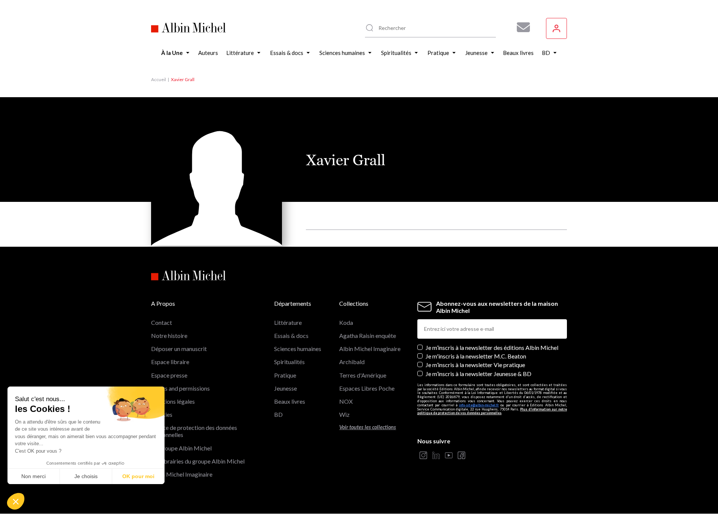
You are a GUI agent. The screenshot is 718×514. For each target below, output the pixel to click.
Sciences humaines (297, 348)
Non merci (33, 476)
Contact (161, 322)
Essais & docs (291, 335)
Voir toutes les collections (367, 427)
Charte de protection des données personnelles (194, 431)
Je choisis (86, 476)
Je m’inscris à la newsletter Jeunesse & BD (478, 373)
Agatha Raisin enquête (367, 335)
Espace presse (169, 375)
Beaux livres (289, 401)
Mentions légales (173, 401)
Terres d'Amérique (362, 375)
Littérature (288, 322)
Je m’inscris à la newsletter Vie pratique (475, 364)
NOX (346, 401)
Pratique (285, 375)
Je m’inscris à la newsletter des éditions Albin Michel (492, 347)
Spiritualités (289, 361)
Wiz (344, 414)
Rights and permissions (180, 388)
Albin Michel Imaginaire (181, 474)
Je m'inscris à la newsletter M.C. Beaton (476, 356)
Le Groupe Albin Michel (181, 448)
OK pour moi (138, 476)
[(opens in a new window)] (423, 456)
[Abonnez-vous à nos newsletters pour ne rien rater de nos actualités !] (520, 27)
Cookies (161, 414)
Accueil (158, 79)
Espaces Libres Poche (367, 388)
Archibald (352, 361)
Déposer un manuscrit (179, 348)
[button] (16, 501)
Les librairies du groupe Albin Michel (198, 461)
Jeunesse (285, 388)
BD (278, 414)
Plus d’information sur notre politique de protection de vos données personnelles (492, 411)
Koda (346, 322)
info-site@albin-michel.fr (479, 405)
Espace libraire (170, 361)
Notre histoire (169, 335)
